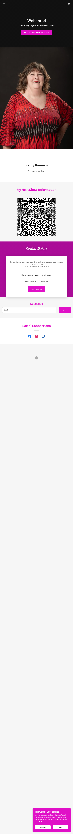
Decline (43, 827)
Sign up (65, 310)
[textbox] (29, 310)
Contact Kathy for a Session (36, 32)
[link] (29, 336)
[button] (10, 4)
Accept (60, 827)
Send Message (36, 289)
